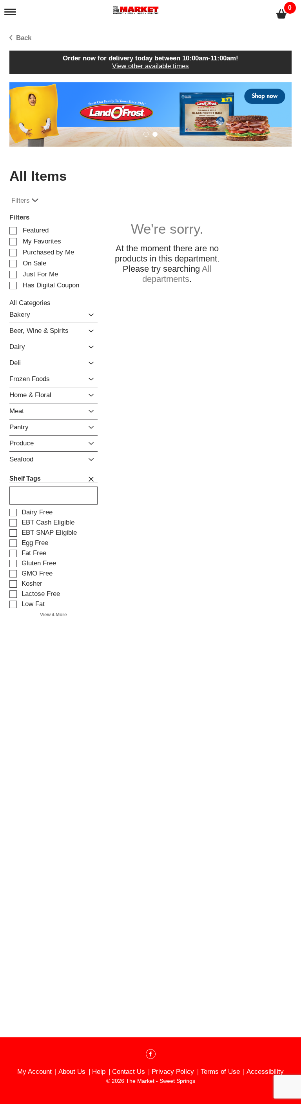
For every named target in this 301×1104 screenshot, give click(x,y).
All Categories (30, 303)
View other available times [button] (150, 66)
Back (22, 38)
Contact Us (128, 1071)
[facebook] (151, 1055)
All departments (177, 274)
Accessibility (265, 1071)
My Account (34, 1071)
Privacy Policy (173, 1071)
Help (98, 1071)
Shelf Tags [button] (25, 478)
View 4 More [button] (53, 614)
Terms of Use (220, 1071)
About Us (71, 1071)
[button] (150, 114)
